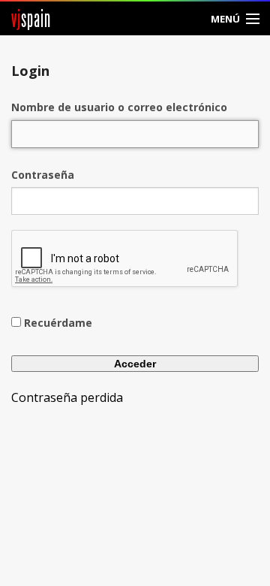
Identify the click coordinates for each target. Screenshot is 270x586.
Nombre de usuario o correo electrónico (119, 107)
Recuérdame (58, 323)
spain (31, 18)
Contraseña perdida (67, 397)
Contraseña (42, 175)
